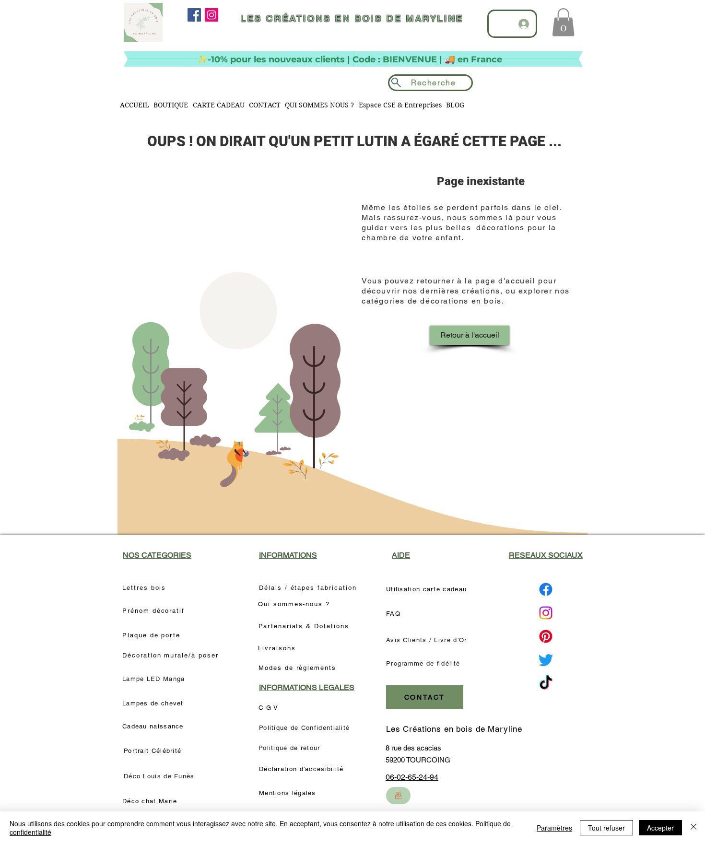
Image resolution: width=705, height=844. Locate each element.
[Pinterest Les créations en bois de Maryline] (545, 636)
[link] (563, 22)
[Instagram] (211, 15)
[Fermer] (693, 827)
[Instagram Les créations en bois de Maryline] (545, 612)
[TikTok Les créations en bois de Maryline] (545, 683)
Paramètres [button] (554, 827)
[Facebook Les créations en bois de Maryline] (545, 589)
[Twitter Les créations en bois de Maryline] (545, 659)
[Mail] (398, 795)
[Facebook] (194, 15)
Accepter (660, 827)
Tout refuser (606, 827)
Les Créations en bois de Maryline (454, 729)
